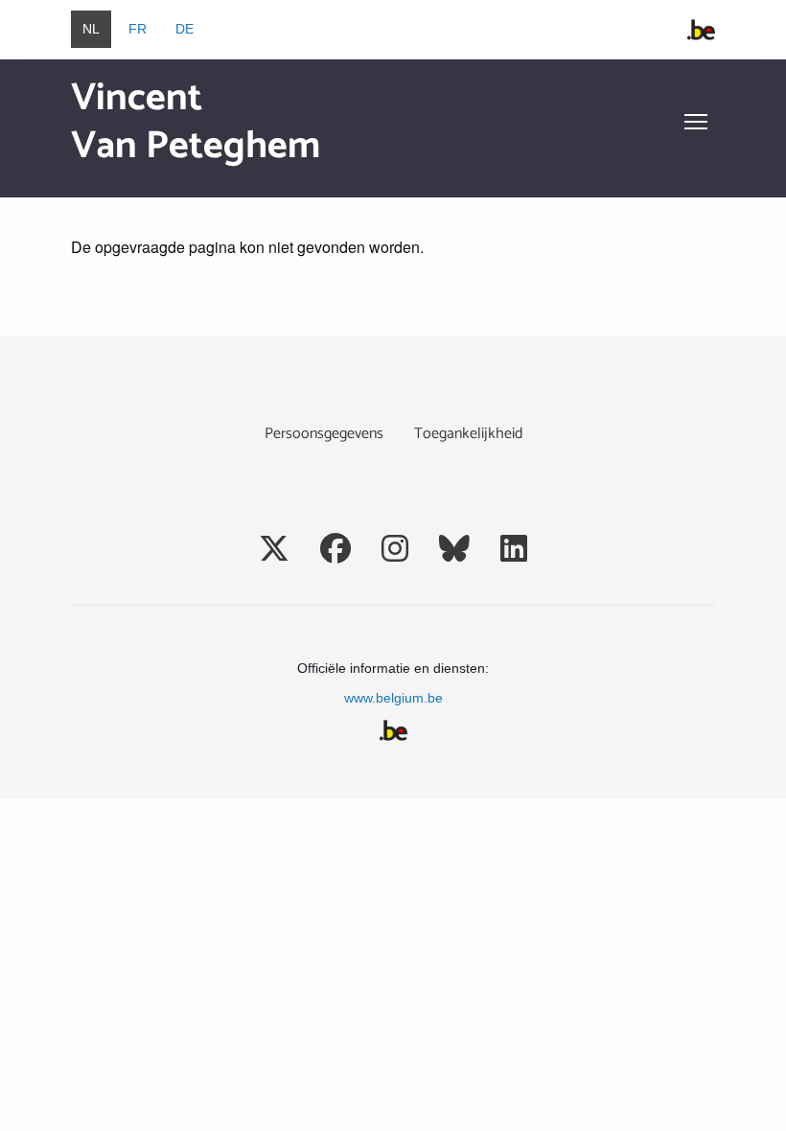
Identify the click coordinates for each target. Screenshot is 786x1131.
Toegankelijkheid (468, 434)
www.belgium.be (393, 697)
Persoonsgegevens (324, 434)
